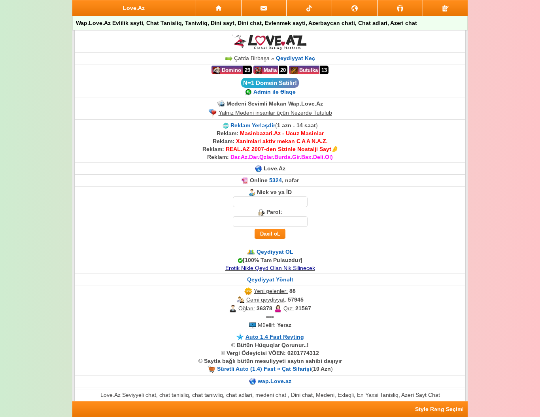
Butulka (308, 70)
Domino (230, 70)
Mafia (269, 70)
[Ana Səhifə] (218, 8)
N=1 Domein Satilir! (270, 82)
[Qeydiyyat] (445, 8)
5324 (275, 180)
